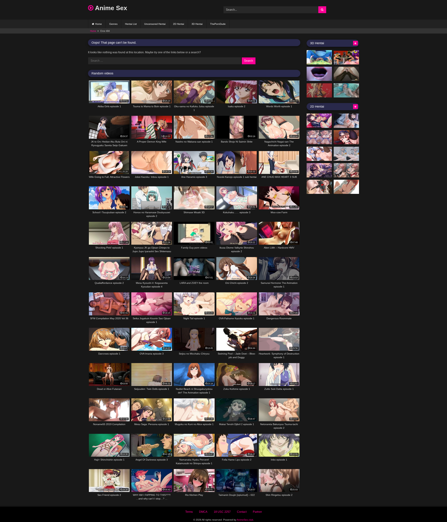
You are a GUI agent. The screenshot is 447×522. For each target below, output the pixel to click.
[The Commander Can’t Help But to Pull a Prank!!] (319, 187)
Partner (257, 511)
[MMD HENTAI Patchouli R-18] (346, 57)
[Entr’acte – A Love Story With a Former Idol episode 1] (346, 121)
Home (98, 24)
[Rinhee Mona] (346, 137)
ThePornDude (218, 24)
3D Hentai (197, 24)
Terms (189, 511)
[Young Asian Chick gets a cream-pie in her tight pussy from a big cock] (346, 74)
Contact (242, 511)
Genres (113, 24)
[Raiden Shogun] (319, 170)
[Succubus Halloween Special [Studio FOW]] (319, 74)
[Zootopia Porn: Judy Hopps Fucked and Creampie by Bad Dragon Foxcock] (319, 57)
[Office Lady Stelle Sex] (346, 154)
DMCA (203, 511)
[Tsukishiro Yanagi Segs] (346, 170)
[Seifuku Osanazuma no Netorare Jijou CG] (319, 121)
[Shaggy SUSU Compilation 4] (319, 154)
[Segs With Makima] (346, 187)
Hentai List (131, 24)
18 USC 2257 (222, 511)
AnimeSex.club (245, 519)
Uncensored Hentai (155, 24)
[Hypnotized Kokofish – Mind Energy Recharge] (319, 137)
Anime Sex (110, 8)
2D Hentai (178, 24)
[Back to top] (436, 511)
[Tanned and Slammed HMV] (319, 90)
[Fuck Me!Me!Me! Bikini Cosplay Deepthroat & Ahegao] (346, 90)
